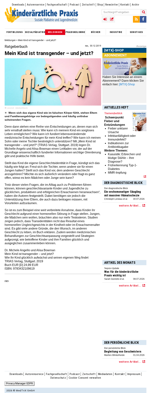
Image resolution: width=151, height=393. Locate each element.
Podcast (75, 4)
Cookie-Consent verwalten (85, 377)
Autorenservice (36, 4)
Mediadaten (105, 374)
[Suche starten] (143, 12)
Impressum (134, 374)
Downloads (18, 4)
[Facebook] (143, 19)
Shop (100, 4)
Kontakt (124, 4)
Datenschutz (58, 377)
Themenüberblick (113, 113)
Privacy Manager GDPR (19, 383)
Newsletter (111, 4)
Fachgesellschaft (57, 4)
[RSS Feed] (136, 19)
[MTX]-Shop (114, 54)
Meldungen (10, 40)
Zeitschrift (88, 4)
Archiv (135, 4)
